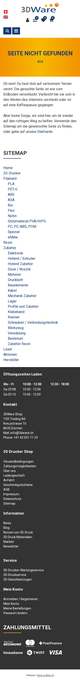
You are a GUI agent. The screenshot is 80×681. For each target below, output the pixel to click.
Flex (11, 210)
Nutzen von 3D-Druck (18, 532)
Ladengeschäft (14, 475)
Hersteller (11, 360)
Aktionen (10, 354)
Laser (7, 349)
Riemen (14, 317)
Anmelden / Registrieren (20, 599)
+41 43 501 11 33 (26, 437)
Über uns (9, 471)
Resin (7, 242)
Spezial (14, 232)
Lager (12, 301)
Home (8, 168)
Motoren (14, 274)
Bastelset (15, 338)
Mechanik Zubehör (22, 296)
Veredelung (17, 333)
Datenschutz (12, 499)
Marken (8, 541)
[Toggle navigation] (16, 30)
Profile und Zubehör (23, 306)
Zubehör (9, 248)
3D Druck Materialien (17, 537)
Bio (10, 205)
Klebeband (16, 312)
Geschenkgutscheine (18, 485)
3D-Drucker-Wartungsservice (23, 570)
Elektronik (15, 253)
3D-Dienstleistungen (17, 579)
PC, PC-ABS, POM (22, 226)
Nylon (12, 216)
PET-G (12, 189)
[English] (5, 17)
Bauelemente (18, 285)
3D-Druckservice (14, 575)
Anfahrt (8, 480)
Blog (6, 527)
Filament (10, 178)
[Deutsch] (5, 11)
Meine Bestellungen (17, 608)
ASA (11, 200)
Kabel (12, 290)
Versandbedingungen (18, 461)
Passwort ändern (15, 613)
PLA (11, 184)
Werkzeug (16, 328)
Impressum (11, 494)
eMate (13, 237)
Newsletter (11, 546)
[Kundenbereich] (28, 20)
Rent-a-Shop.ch (45, 675)
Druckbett (15, 280)
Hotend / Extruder (21, 258)
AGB (6, 489)
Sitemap (9, 503)
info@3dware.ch (22, 433)
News (7, 523)
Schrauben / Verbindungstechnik (33, 322)
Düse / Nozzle (19, 269)
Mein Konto (11, 603)
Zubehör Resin (19, 344)
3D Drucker (12, 173)
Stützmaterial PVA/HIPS (27, 221)
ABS (11, 194)
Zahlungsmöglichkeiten (19, 466)
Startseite (45, 132)
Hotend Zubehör (20, 264)
